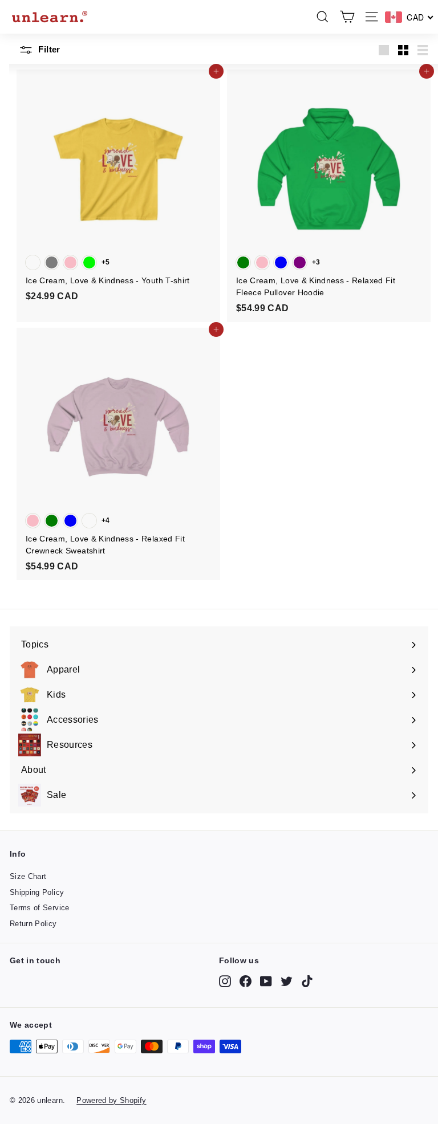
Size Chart (28, 876)
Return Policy (33, 923)
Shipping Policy (37, 892)
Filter (48, 49)
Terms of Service (40, 907)
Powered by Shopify (111, 1100)
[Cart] (347, 17)
